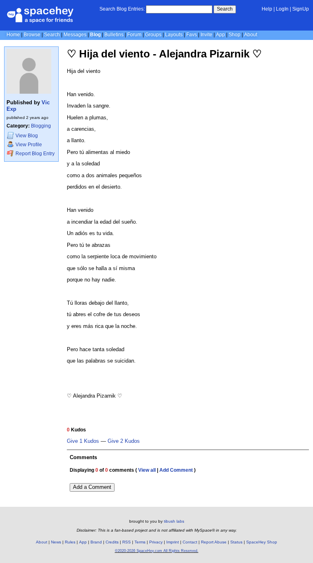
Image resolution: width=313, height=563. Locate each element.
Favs (191, 34)
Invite (206, 34)
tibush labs (174, 521)
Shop (234, 34)
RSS (126, 542)
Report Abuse (214, 542)
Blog (95, 34)
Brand (96, 542)
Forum (134, 34)
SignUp (300, 9)
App (220, 34)
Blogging (41, 126)
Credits (112, 542)
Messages (75, 34)
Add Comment (176, 470)
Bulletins (113, 34)
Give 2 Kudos (124, 441)
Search (225, 9)
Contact (190, 542)
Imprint (172, 542)
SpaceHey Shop (261, 542)
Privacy (156, 542)
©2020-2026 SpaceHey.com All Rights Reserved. (156, 551)
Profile (28, 144)
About (250, 34)
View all (147, 470)
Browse (32, 34)
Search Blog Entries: (122, 9)
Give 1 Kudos (83, 441)
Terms (139, 542)
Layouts (174, 34)
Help (267, 9)
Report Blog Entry (34, 153)
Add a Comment (92, 487)
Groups (153, 34)
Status (236, 542)
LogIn (282, 9)
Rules (70, 542)
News (56, 542)
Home (13, 34)
